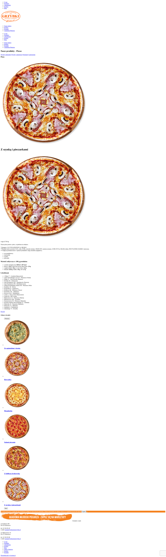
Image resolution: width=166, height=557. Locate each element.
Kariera (6, 7)
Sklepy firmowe (8, 549)
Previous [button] (7, 318)
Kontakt (6, 29)
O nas (5, 2)
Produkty (6, 3)
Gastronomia (31, 54)
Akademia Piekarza (9, 30)
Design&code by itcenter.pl (8, 555)
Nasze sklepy (7, 26)
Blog (5, 8)
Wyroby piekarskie (6, 54)
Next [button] (6, 508)
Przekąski (25, 54)
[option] (24, 334)
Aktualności (7, 5)
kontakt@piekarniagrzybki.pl (13, 530)
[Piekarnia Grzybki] (11, 23)
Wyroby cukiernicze (16, 54)
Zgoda (83, 511)
